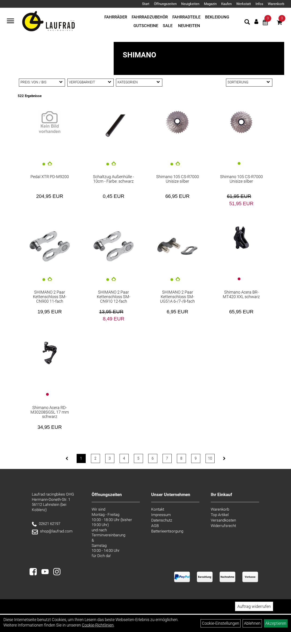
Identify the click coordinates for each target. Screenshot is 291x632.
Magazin (210, 4)
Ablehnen (252, 623)
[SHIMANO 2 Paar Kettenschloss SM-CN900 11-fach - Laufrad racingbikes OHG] (49, 246)
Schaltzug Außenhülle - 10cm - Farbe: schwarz (113, 179)
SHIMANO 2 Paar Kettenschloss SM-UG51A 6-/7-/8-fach (177, 297)
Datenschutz (161, 520)
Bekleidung (217, 17)
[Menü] (10, 21)
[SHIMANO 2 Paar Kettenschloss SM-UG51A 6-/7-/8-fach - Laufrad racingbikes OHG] (177, 246)
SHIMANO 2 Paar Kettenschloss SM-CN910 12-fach (113, 297)
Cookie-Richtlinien (98, 625)
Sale (168, 25)
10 (210, 458)
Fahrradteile (186, 17)
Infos (259, 4)
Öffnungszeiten (165, 4)
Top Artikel (220, 514)
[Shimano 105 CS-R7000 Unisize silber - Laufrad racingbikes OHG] (177, 122)
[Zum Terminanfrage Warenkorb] (265, 23)
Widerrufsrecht (223, 525)
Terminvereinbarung (108, 535)
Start (145, 4)
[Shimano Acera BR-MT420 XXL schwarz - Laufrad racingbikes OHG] (241, 237)
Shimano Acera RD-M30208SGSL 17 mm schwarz (49, 412)
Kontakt (157, 509)
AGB (155, 525)
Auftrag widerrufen (254, 606)
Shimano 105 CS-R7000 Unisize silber (177, 179)
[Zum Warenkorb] (279, 23)
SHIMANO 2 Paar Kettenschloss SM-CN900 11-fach (49, 297)
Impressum (161, 514)
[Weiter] (224, 458)
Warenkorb (276, 4)
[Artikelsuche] (247, 22)
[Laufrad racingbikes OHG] (55, 21)
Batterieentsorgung (167, 531)
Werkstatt (243, 4)
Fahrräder (115, 17)
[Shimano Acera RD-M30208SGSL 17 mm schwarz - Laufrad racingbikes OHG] (49, 353)
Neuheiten (189, 25)
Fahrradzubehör (150, 17)
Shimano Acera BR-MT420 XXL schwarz (241, 294)
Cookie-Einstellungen (220, 623)
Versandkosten (223, 520)
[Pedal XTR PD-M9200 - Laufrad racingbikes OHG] (49, 122)
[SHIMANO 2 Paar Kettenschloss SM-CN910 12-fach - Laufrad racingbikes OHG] (113, 246)
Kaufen (226, 4)
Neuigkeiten (190, 4)
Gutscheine (145, 25)
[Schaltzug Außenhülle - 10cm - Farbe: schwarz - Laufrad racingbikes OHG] (113, 126)
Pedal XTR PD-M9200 (49, 176)
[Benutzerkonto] (256, 21)
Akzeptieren (275, 623)
